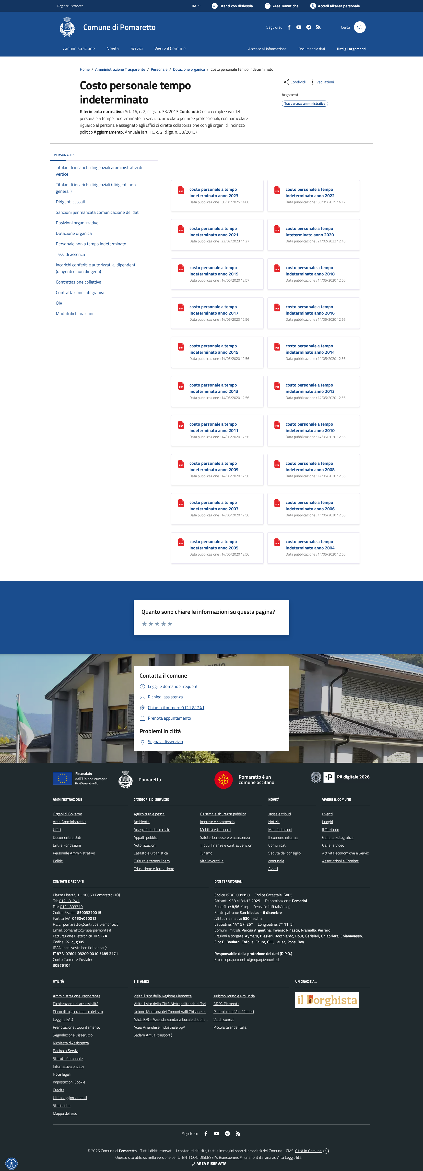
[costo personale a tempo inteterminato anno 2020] (277, 229)
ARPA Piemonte (226, 1004)
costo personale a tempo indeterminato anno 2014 (310, 348)
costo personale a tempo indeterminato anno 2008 (310, 466)
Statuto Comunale (68, 1058)
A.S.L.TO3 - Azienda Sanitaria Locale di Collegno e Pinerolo (181, 1019)
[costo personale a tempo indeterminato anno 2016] (277, 307)
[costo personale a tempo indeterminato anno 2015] (181, 346)
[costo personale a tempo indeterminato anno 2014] (277, 346)
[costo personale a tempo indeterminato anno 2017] (181, 307)
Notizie (274, 822)
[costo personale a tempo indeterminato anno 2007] (181, 503)
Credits (58, 1090)
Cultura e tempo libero (152, 861)
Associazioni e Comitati (340, 861)
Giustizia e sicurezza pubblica (223, 814)
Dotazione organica (189, 69)
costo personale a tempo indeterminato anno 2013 (213, 388)
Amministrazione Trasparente (120, 69)
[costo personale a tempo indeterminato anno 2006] (277, 503)
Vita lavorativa (211, 861)
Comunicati (277, 845)
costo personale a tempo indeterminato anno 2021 (213, 231)
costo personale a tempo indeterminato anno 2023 (213, 192)
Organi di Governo (67, 814)
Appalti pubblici (146, 837)
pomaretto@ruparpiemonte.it (87, 930)
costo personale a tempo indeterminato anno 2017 (213, 309)
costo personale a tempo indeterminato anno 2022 (310, 192)
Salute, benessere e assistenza (225, 837)
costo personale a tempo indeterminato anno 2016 (310, 309)
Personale (159, 69)
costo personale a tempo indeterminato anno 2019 (213, 270)
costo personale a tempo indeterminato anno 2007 (213, 505)
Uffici (57, 829)
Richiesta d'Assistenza (71, 1043)
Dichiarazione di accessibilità (75, 1004)
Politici (58, 861)
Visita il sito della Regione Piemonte (163, 996)
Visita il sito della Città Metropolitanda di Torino (172, 1004)
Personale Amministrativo (74, 853)
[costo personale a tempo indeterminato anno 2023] (181, 189)
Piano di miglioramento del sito (78, 1011)
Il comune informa (283, 837)
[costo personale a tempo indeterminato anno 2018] (277, 268)
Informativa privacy (68, 1066)
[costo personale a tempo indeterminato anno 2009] (181, 463)
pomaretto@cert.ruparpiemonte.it (90, 924)
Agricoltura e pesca (149, 814)
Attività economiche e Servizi (345, 853)
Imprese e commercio (217, 822)
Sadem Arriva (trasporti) (153, 1035)
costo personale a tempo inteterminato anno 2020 (310, 231)
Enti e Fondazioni (67, 845)
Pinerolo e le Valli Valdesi (233, 1011)
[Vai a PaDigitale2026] (340, 777)
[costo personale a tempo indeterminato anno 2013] (181, 385)
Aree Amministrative (69, 822)
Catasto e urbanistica (151, 853)
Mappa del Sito (65, 1113)
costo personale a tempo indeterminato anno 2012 (310, 388)
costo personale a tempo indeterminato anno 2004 (310, 544)
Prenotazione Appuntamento (76, 1027)
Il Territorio (330, 829)
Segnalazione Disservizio (73, 1035)
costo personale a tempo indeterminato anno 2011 (213, 427)
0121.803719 (71, 907)
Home (85, 69)
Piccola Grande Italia (230, 1027)
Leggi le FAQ (63, 1019)
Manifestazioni (280, 829)
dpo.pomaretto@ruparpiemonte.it (252, 959)
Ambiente (142, 822)
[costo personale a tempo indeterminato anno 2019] (181, 268)
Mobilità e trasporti (215, 829)
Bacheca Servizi (65, 1051)
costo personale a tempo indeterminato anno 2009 (213, 466)
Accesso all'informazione (267, 49)
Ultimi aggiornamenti (70, 1098)
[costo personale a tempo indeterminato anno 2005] (181, 542)
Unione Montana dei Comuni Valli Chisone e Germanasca (180, 1011)
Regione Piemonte (70, 5)
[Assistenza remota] (326, 1151)
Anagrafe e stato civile (152, 829)
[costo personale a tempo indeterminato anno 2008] (277, 463)
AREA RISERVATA (211, 1163)
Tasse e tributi (279, 814)
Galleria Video (333, 845)
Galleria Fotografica (337, 837)
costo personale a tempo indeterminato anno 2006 (310, 505)
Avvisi (273, 869)
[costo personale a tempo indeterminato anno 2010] (277, 424)
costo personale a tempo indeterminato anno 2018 (310, 270)
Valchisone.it (223, 1019)
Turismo (206, 853)
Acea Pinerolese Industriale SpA (159, 1027)
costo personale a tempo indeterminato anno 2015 (213, 348)
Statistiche (61, 1105)
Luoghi (327, 822)
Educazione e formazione (154, 869)
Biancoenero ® (231, 1157)
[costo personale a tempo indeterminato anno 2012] (277, 385)
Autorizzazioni (145, 845)
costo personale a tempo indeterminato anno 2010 (310, 427)
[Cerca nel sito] (360, 27)
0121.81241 (69, 901)
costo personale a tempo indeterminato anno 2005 (213, 544)
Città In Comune (308, 1151)
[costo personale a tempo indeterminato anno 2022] (277, 189)
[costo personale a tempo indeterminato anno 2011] (181, 424)
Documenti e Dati (67, 837)
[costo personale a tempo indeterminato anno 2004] (277, 542)
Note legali (61, 1074)
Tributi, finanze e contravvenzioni (226, 845)
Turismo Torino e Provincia (234, 996)
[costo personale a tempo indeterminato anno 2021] (181, 229)
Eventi (327, 814)
